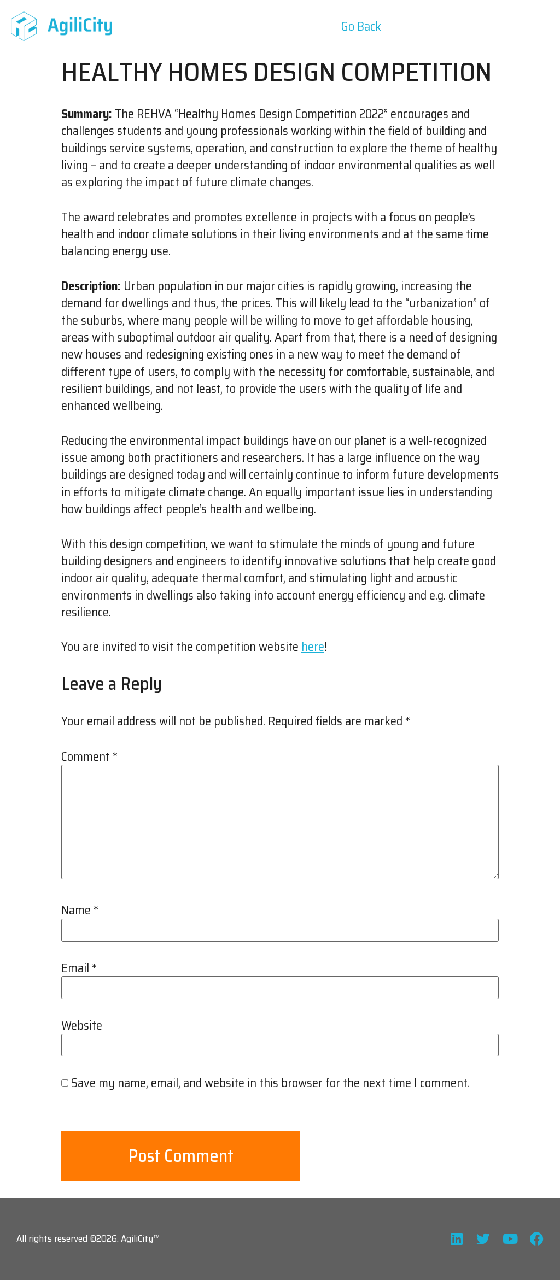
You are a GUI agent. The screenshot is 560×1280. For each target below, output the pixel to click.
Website (81, 1026)
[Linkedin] (456, 1239)
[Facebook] (537, 1239)
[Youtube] (510, 1239)
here (312, 646)
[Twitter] (483, 1239)
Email (79, 968)
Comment (89, 757)
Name (79, 911)
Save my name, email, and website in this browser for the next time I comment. (270, 1083)
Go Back (361, 26)
